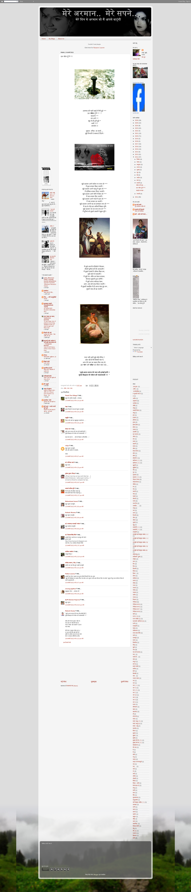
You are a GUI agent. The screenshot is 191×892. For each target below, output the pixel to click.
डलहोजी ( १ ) (136, 529)
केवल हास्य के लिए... (49, 292)
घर (133, 486)
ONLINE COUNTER (144, 330)
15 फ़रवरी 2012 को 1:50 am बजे (74, 506)
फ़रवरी (138, 183)
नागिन (134, 595)
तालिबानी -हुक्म (136, 556)
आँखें (134, 405)
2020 (137, 136)
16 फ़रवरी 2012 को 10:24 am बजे (74, 605)
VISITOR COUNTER (144, 334)
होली (134, 838)
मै (133, 749)
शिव (134, 795)
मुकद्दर (134, 733)
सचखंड (135, 804)
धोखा (134, 583)
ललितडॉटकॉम (48, 376)
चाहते (134, 496)
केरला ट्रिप (135, 451)
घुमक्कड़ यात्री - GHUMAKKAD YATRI (48, 305)
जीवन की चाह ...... (141, 185)
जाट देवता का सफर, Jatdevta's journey (49, 318)
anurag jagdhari (70, 588)
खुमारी (134, 465)
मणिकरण (135, 707)
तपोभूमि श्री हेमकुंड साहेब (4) (140, 550)
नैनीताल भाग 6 (136, 604)
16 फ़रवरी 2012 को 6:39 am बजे (74, 594)
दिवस (134, 571)
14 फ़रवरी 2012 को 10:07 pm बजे (74, 482)
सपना (134, 809)
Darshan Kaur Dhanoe (138, 82)
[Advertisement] (94, 664)
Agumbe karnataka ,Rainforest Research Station (50, 284)
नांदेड (134, 590)
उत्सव (134, 429)
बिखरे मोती (47, 361)
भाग (134, 683)
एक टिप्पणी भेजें (67, 642)
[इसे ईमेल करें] (90, 386)
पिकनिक (135, 642)
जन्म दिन (135, 503)
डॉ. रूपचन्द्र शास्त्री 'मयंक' (72, 523)
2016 (137, 146)
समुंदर (134, 816)
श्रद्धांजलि (135, 800)
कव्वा (134, 441)
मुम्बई (134, 738)
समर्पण (134, 814)
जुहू (133, 525)
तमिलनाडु (135, 554)
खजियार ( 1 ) (136, 460)
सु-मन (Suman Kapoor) (72, 600)
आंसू (134, 408)
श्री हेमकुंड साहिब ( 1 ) (139, 802)
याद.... (134, 766)
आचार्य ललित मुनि (70, 488)
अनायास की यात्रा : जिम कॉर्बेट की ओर (49, 335)
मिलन (134, 730)
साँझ (134, 819)
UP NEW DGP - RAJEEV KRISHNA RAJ (49, 310)
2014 (137, 152)
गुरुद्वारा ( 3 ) (136, 477)
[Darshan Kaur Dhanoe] (139, 111)
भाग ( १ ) (135, 685)
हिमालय (134, 835)
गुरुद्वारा (134, 474)
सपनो (134, 812)
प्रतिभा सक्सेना (69, 551)
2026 (137, 120)
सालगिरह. (135, 823)
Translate (140, 352)
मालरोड (134, 728)
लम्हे (134, 773)
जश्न (134, 513)
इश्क (134, 422)
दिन (134, 564)
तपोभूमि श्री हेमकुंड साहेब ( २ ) (140, 538)
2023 (137, 128)
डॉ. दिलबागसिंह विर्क (70, 534)
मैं (133, 752)
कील (65, 388)
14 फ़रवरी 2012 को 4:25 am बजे (74, 411)
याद (134, 764)
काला (134, 446)
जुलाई (138, 169)
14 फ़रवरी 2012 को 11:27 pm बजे (74, 495)
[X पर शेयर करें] (94, 386)
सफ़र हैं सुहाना (48, 388)
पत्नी (134, 623)
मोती (134, 754)
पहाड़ (134, 628)
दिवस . (134, 573)
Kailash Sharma (70, 512)
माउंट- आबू (135, 726)
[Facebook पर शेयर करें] (96, 386)
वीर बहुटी (46, 384)
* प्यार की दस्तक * (52, 210)
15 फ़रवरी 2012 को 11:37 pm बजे (74, 545)
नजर (68, 388)
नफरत (134, 587)
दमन (134, 561)
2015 (137, 149)
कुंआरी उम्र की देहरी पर (49, 401)
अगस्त (138, 167)
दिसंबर (138, 159)
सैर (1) (134, 831)
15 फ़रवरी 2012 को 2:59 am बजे (74, 517)
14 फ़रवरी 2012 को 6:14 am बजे (74, 439)
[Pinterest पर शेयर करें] (98, 386)
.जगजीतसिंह (136, 391)
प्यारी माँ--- (135, 657)
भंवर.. (71, 388)
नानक (134, 597)
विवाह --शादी (136, 783)
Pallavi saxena (70, 574)
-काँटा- (134, 389)
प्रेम (134, 659)
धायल (134, 580)
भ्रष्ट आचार (47, 363)
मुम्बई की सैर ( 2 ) (137, 742)
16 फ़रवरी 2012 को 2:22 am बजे (74, 568)
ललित (134, 776)
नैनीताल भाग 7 (136, 609)
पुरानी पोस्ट (124, 682)
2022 (137, 131)
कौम (134, 455)
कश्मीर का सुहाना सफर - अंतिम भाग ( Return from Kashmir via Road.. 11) (50, 393)
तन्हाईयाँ (135, 532)
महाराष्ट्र (135, 711)
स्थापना (134, 833)
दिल (134, 566)
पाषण (134, 640)
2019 (137, 138)
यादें (134, 769)
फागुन (134, 661)
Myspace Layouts (98, 47)
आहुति (66, 417)
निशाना (134, 599)
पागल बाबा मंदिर (136, 633)
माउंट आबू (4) (136, 723)
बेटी (134, 671)
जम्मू (134, 508)
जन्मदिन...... (136, 505)
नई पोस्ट (63, 682)
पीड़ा (134, 645)
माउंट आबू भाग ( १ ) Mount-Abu (52, 195)
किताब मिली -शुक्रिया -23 (50, 357)
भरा (133, 680)
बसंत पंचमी (135, 666)
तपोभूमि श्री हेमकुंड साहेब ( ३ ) (140, 534)
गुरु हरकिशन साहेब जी (140, 206)
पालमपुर (135, 637)
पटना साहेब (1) (137, 618)
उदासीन (135, 432)
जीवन (134, 520)
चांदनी (134, 491)
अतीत (134, 398)
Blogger (96, 874)
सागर (134, 821)
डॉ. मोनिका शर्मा (69, 462)
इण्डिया (134, 420)
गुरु (133, 472)
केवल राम (67, 429)
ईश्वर (134, 427)
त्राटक (45, 298)
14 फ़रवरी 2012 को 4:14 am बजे (74, 400)
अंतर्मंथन (46, 290)
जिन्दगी (134, 515)
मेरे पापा (134, 747)
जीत (134, 517)
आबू (134, 412)
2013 (137, 154)
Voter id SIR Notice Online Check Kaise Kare (49, 348)
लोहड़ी (134, 778)
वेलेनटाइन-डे (136, 785)
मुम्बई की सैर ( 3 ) (137, 740)
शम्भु (134, 788)
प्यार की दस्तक (136, 652)
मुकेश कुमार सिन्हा (70, 473)
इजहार (134, 417)
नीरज (45, 355)
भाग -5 (134, 688)
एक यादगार (135, 434)
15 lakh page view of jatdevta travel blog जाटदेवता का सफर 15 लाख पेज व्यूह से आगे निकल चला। (50, 324)
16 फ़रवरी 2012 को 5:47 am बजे (74, 582)
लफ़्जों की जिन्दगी (139, 209)
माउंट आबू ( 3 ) (137, 721)
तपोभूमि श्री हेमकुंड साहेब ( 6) (140, 546)
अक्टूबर (139, 164)
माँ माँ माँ (135, 716)
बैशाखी (134, 673)
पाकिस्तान (135, 630)
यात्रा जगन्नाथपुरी (137, 761)
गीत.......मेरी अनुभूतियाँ (50, 297)
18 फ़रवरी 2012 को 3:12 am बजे (74, 638)
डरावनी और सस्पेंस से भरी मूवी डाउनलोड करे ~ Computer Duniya (50, 343)
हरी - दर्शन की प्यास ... (141, 214)
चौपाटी (134, 498)
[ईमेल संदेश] (86, 385)
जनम (134, 501)
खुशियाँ (134, 467)
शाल (134, 792)
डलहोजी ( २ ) (136, 527)
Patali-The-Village (71, 395)
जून (138, 172)
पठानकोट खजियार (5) (138, 621)
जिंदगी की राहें (47, 332)
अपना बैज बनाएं (136, 113)
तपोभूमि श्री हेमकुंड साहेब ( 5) (140, 542)
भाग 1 (134, 692)
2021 (137, 133)
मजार (134, 704)
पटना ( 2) (135, 616)
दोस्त (134, 576)
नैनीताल (135, 602)
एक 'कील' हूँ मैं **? (140, 188)
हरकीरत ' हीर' (47, 400)
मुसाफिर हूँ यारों (48, 368)
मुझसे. (134, 735)
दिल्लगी (134, 568)
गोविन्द (134, 484)
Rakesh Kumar (70, 611)
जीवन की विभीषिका (139, 211)
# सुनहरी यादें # (137, 393)
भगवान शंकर (136, 678)
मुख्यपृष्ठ (93, 682)
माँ (133, 714)
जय (134, 510)
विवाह (134, 780)
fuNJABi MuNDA (138, 339)
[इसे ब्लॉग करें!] (92, 386)
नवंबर (138, 162)
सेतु (133, 828)
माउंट (134, 719)
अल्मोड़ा (135, 403)
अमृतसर (135, 401)
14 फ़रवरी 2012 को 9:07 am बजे (74, 456)
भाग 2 (134, 697)
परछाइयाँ (135, 626)
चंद (133, 489)
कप (133, 439)
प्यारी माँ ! (52, 241)
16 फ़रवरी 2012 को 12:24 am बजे (74, 556)
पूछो (134, 647)
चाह (134, 494)
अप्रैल (138, 177)
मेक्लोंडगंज (135, 745)
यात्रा (134, 759)
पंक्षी (134, 614)
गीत (134, 470)
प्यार (134, 649)
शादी (134, 790)
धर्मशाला (135, 578)
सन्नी (134, 807)
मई (137, 175)
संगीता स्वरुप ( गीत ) (70, 562)
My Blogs (52, 39)
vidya (67, 445)
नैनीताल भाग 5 (136, 606)
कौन (134, 453)
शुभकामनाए (135, 797)
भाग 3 (134, 699)
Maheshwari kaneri (71, 501)
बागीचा (134, 668)
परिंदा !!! (52, 226)
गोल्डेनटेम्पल (136, 482)
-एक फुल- (135, 386)
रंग (133, 771)
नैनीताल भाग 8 (136, 611)
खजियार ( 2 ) (136, 463)
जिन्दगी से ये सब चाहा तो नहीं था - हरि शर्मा (49, 410)
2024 (137, 125)
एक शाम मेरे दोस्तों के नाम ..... (53, 258)
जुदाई (134, 522)
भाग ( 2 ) (135, 690)
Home (44, 39)
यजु (134, 757)
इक (133, 415)
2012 (137, 157)
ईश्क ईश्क (135, 424)
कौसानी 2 (135, 458)
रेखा (66, 406)
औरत (134, 436)
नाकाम (134, 592)
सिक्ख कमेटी (136, 826)
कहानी (134, 443)
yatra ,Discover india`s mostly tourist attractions (50, 279)
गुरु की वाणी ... (139, 204)
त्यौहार (134, 559)
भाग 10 (135, 695)
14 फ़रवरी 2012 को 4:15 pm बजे (74, 467)
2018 (137, 141)
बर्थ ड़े (134, 664)
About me (61, 39)
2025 (137, 123)
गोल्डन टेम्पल (136, 479)
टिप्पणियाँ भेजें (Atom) (72, 686)
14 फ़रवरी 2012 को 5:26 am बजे (74, 423)
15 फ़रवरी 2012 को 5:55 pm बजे (74, 529)
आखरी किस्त (136, 410)
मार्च (138, 180)
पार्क (134, 635)
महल (134, 709)
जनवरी (138, 193)
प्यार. (134, 654)
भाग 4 (134, 702)
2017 (137, 144)
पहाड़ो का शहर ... (140, 190)
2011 (136, 197)
